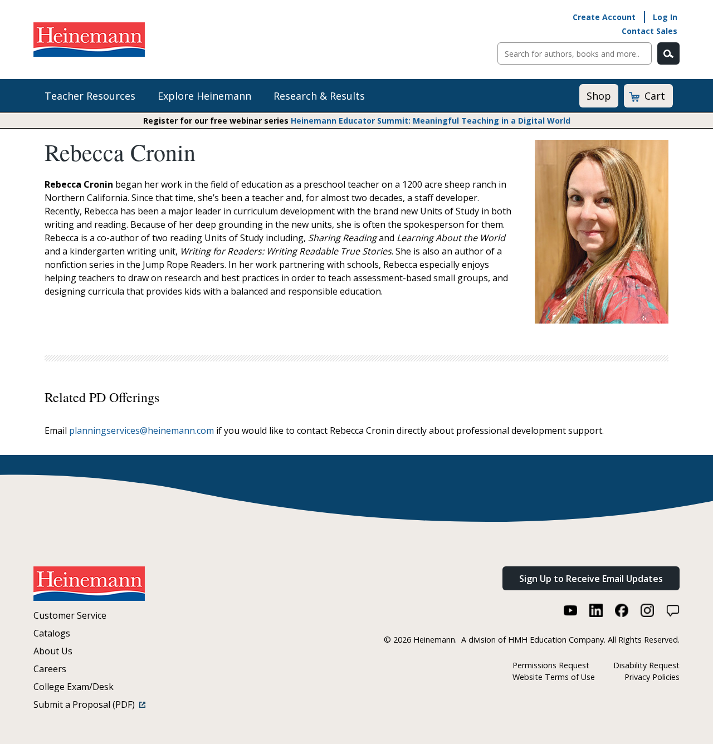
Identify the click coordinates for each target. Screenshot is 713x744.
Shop (599, 95)
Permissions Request (550, 665)
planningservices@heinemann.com (141, 430)
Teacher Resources (90, 95)
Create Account (604, 17)
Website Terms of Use (553, 677)
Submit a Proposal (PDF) (86, 704)
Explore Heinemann (204, 95)
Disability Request (646, 665)
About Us (52, 651)
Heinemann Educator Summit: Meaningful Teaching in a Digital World (430, 120)
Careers (49, 669)
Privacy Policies (652, 677)
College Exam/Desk (73, 687)
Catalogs (51, 633)
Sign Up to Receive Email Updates (591, 578)
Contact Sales (649, 31)
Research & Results (319, 95)
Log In (665, 17)
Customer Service (69, 615)
